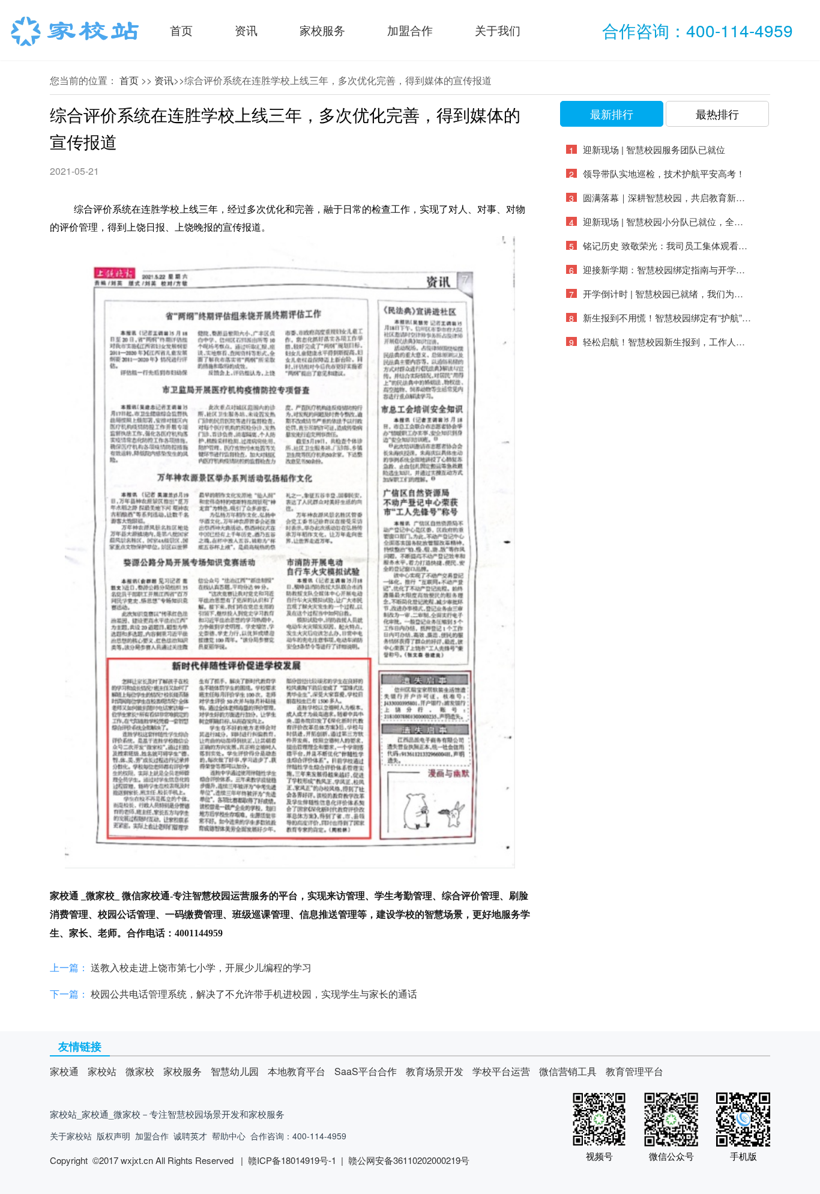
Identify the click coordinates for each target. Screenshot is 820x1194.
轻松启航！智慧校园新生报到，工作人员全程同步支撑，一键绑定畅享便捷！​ (667, 341)
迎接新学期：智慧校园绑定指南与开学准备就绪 (667, 269)
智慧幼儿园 (235, 1071)
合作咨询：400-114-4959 (697, 30)
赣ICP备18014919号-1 (292, 1160)
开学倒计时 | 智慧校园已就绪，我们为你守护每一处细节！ (667, 293)
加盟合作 (410, 30)
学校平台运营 (501, 1071)
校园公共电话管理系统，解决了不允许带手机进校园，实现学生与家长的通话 (254, 994)
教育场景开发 (434, 1071)
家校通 (64, 1071)
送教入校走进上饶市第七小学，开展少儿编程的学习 (201, 967)
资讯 (246, 30)
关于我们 (497, 30)
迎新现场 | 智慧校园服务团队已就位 (654, 149)
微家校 (139, 1071)
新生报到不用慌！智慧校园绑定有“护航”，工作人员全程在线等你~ (667, 317)
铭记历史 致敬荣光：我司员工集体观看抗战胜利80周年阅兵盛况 (667, 245)
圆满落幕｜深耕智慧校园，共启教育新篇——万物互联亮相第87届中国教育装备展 (667, 197)
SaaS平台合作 (365, 1071)
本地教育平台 (296, 1071)
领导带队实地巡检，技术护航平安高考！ (664, 173)
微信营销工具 (568, 1071)
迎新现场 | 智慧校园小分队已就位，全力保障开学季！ (667, 221)
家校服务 (322, 30)
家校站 (102, 1071)
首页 (181, 30)
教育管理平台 (634, 1071)
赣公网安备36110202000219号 (408, 1160)
